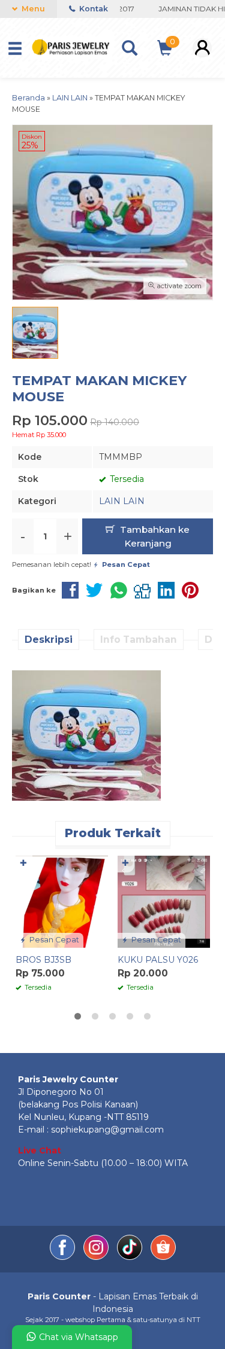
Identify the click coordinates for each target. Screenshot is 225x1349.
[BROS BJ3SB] (62, 900)
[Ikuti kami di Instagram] (97, 1257)
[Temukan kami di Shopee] (163, 1257)
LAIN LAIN (122, 501)
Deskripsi (49, 639)
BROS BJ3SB (43, 959)
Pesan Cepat (53, 939)
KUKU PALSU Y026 (158, 959)
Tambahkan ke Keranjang (154, 536)
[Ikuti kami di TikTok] (131, 1257)
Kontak (92, 8)
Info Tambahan (138, 639)
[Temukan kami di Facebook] (63, 1257)
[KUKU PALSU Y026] (164, 900)
